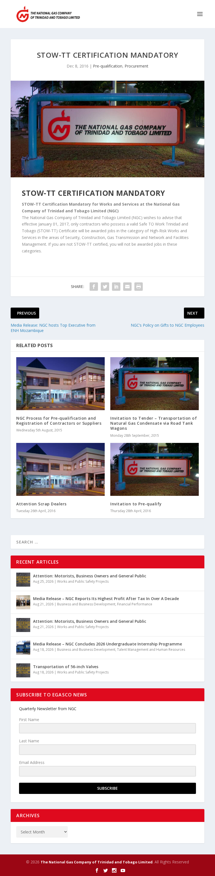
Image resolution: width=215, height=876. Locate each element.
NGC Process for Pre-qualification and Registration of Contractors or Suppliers (58, 420)
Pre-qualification (107, 66)
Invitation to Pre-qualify (136, 503)
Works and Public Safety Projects (83, 581)
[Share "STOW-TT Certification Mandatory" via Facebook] (93, 286)
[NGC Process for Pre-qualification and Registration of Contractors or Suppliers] (60, 383)
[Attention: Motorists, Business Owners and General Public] (23, 580)
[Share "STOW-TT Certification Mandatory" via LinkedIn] (116, 286)
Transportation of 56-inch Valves (65, 666)
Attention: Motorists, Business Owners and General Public (89, 575)
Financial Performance (134, 604)
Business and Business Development (86, 604)
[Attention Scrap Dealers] (60, 469)
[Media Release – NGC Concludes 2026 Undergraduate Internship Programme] (23, 648)
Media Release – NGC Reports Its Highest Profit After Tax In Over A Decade (106, 598)
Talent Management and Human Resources (151, 649)
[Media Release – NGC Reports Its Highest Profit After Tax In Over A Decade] (23, 602)
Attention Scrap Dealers (41, 503)
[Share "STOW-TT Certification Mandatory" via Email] (127, 286)
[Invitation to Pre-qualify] (154, 469)
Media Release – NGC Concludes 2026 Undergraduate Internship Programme (107, 644)
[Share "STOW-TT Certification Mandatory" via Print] (138, 286)
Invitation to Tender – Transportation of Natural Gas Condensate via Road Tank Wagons (153, 423)
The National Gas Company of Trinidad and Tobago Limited (97, 862)
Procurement (136, 66)
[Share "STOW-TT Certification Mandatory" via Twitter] (105, 286)
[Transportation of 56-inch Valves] (23, 670)
